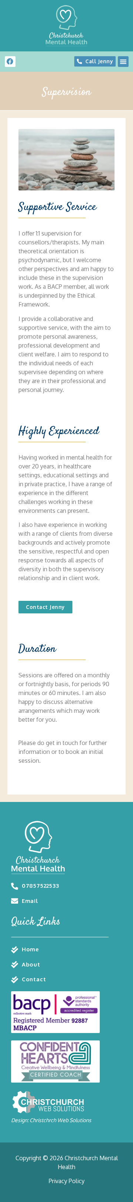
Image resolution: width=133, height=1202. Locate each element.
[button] (123, 61)
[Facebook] (10, 61)
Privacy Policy (67, 1181)
